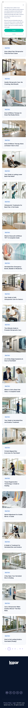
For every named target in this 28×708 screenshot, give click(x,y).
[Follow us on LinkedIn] (7, 692)
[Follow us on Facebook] (10, 692)
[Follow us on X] (14, 692)
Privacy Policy (7, 703)
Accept (14, 30)
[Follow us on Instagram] (17, 692)
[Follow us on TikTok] (21, 692)
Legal (14, 703)
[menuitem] (14, 668)
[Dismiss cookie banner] (23, 5)
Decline (14, 34)
